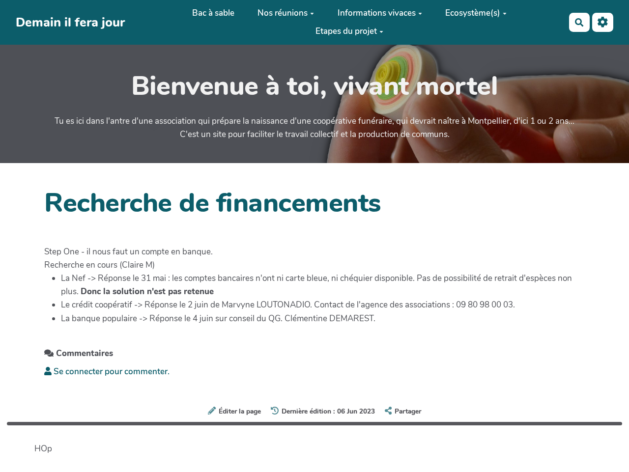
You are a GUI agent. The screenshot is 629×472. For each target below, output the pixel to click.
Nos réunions (282, 13)
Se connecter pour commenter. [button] (111, 371)
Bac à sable (213, 13)
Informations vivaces (377, 13)
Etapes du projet (346, 31)
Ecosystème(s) (472, 13)
